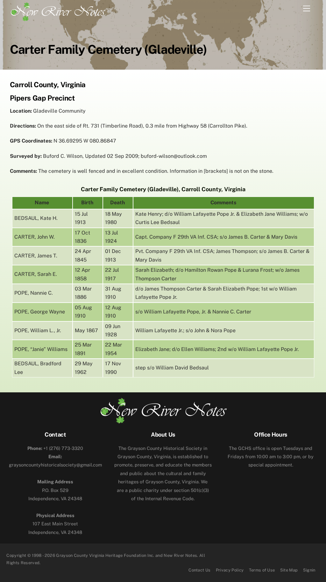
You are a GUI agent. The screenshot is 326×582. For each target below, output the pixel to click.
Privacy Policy (230, 570)
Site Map (289, 570)
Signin (309, 570)
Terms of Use (262, 570)
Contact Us (199, 570)
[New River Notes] (57, 10)
